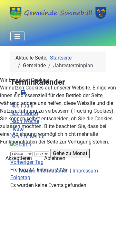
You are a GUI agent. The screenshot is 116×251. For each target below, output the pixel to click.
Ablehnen (54, 158)
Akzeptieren (18, 158)
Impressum (85, 171)
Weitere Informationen (43, 171)
